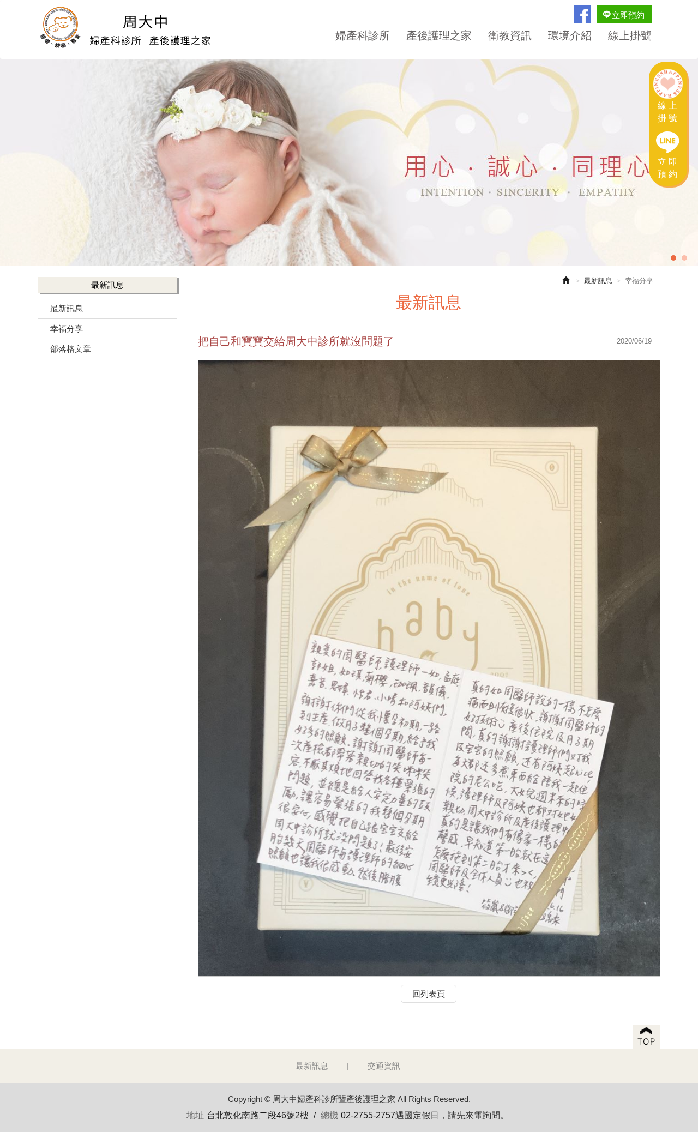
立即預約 (628, 15)
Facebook (582, 14)
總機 (329, 1115)
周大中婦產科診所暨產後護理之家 (131, 29)
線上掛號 (668, 112)
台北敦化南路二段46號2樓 (258, 1115)
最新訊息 (66, 308)
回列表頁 (428, 993)
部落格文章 (70, 348)
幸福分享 (66, 328)
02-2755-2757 (368, 1115)
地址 (195, 1115)
